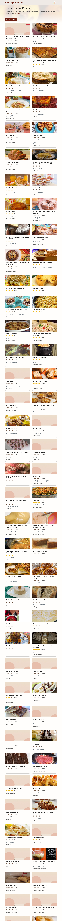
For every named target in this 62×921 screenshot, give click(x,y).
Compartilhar (12, 19)
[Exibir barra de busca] (50, 2)
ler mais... (17, 13)
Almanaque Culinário (14, 2)
